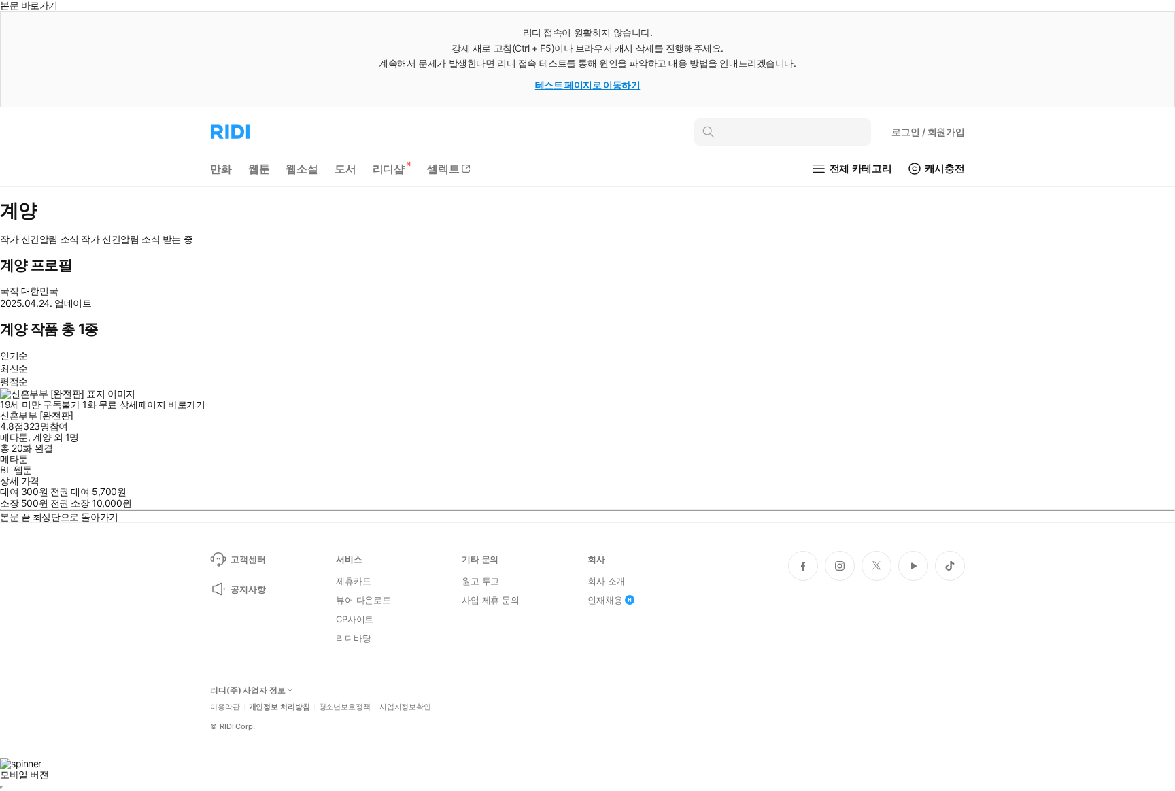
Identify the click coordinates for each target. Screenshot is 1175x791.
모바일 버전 (24, 774)
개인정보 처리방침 (279, 707)
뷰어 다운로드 (363, 599)
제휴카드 (353, 580)
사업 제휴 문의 (491, 599)
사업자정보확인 (405, 707)
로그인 (928, 131)
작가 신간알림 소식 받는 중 (136, 239)
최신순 (14, 368)
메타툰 (14, 437)
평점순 (14, 381)
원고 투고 (480, 580)
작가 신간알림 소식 (39, 239)
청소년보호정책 (345, 707)
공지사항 (248, 589)
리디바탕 (353, 638)
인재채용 (605, 599)
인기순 (14, 355)
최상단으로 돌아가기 (75, 516)
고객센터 (248, 559)
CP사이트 (354, 618)
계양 (42, 437)
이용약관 (225, 707)
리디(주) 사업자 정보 (248, 690)
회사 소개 (606, 580)
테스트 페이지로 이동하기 (588, 84)
